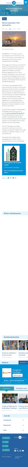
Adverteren (6, 438)
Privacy (6, 446)
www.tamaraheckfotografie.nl (15, 113)
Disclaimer (6, 450)
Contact (6, 442)
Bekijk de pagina (18, 375)
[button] (5, 380)
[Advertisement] (14, 196)
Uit (5, 18)
